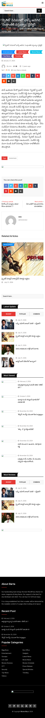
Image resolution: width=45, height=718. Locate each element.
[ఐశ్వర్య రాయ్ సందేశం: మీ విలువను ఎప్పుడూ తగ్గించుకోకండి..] (9, 460)
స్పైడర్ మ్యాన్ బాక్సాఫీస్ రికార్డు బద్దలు (16, 278)
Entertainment (13, 29)
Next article (38, 202)
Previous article (8, 202)
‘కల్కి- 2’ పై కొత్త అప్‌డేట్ (25, 429)
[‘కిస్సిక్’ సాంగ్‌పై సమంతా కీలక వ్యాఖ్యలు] (9, 416)
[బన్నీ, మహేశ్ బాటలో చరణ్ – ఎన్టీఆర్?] (8, 324)
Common (36, 314)
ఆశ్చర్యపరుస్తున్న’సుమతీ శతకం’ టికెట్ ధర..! (15, 621)
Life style (5, 660)
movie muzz (12, 158)
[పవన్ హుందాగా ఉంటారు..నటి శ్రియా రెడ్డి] (9, 446)
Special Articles (28, 669)
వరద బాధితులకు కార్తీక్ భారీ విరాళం (27, 349)
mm (20, 217)
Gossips (4, 656)
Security (4, 669)
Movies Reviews (7, 663)
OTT (3, 666)
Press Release (27, 666)
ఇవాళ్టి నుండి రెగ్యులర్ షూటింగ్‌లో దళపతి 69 (15, 629)
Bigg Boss (5, 650)
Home (5, 29)
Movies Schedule (28, 663)
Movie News (36, 52)
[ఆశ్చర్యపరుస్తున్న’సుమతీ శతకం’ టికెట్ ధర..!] (9, 386)
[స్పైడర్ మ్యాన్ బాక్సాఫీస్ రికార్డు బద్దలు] (8, 337)
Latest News (22, 52)
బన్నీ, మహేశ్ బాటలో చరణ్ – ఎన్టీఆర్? (28, 323)
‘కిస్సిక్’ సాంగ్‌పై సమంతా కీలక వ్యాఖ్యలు (30, 414)
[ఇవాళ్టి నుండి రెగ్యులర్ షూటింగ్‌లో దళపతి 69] (9, 401)
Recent (8, 314)
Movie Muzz (25, 711)
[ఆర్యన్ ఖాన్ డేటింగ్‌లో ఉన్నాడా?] (8, 362)
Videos (4, 676)
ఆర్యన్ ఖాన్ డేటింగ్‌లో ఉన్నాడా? (26, 361)
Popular (22, 314)
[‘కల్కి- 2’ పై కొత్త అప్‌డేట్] (9, 431)
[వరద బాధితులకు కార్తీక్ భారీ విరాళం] (8, 350)
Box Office (26, 650)
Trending (18, 56)
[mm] (16, 66)
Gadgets (25, 653)
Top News (6, 56)
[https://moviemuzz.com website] (14, 66)
